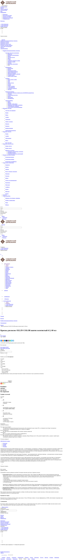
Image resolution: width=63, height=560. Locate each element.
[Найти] (1, 215)
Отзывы (4, 444)
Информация (3, 518)
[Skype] (11, 340)
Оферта (2, 552)
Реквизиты (5, 14)
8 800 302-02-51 (3, 441)
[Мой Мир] (4, 340)
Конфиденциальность (5, 551)
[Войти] (1, 253)
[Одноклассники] (3, 340)
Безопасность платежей (8, 17)
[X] (6, 340)
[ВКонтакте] (1, 340)
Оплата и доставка (7, 16)
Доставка (5, 446)
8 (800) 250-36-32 (4, 26)
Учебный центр (6, 18)
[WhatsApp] (10, 340)
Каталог (2, 515)
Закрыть (9, 381)
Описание (5, 443)
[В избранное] (1, 338)
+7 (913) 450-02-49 (4, 24)
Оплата (4, 445)
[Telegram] (13, 340)
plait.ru (8, 441)
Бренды (2, 517)
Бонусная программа (7, 15)
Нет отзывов (3, 335)
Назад (7, 264)
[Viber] (8, 340)
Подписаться (3, 511)
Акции (1, 516)
